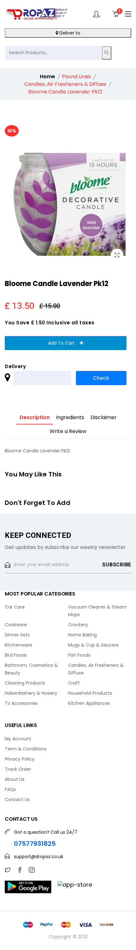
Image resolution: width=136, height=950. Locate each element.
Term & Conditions (25, 749)
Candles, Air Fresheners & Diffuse (96, 669)
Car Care (15, 607)
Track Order (18, 769)
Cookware (16, 625)
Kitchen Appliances (89, 703)
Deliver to (69, 33)
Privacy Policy (19, 759)
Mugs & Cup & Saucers (93, 645)
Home (47, 76)
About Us (14, 779)
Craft (74, 683)
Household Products (90, 693)
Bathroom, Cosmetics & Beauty (31, 669)
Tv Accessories (21, 703)
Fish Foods (79, 655)
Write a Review (68, 431)
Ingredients (70, 417)
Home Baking (82, 635)
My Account (18, 739)
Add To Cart (64, 343)
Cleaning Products (25, 683)
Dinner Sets (17, 635)
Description (35, 417)
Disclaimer (103, 417)
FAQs (10, 789)
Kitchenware (18, 645)
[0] (115, 14)
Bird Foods (16, 655)
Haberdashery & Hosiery (31, 693)
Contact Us (17, 799)
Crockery (78, 625)
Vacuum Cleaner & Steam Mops (97, 611)
